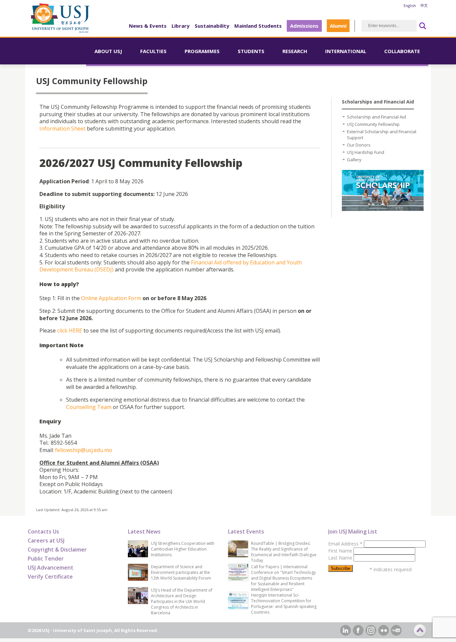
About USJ (108, 51)
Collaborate (402, 51)
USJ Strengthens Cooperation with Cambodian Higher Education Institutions (182, 549)
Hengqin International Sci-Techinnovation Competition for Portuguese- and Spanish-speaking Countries (283, 603)
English (410, 5)
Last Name (341, 558)
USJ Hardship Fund (365, 152)
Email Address (345, 544)
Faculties (153, 51)
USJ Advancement (50, 567)
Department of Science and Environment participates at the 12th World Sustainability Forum (181, 572)
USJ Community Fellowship (373, 124)
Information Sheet (62, 128)
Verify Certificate (50, 576)
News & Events (148, 25)
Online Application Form (111, 298)
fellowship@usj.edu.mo (83, 450)
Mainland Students (258, 25)
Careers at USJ (46, 540)
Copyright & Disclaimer (57, 549)
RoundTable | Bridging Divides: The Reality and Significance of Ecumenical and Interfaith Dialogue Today (283, 552)
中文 (424, 5)
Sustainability (212, 25)
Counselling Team (88, 407)
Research (294, 51)
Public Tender (46, 558)
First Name (341, 551)
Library (181, 25)
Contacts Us (43, 531)
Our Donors (359, 145)
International (345, 51)
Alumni (338, 25)
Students (251, 51)
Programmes (202, 51)
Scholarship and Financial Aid (376, 117)
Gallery (354, 160)
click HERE (69, 330)
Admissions (304, 25)
